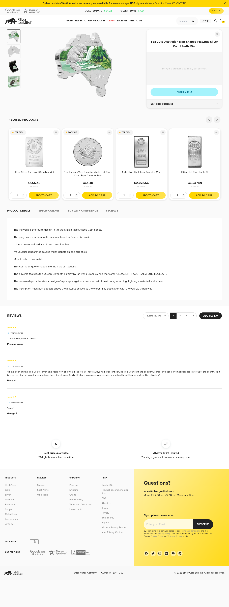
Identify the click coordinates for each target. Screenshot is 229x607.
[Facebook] (146, 553)
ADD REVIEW (210, 315)
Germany (92, 572)
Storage (41, 485)
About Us (106, 503)
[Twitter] (153, 553)
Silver (132, 10)
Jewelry (9, 523)
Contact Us (107, 485)
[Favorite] (217, 34)
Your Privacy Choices (113, 532)
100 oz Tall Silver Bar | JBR (195, 172)
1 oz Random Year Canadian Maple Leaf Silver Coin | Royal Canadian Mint (87, 174)
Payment (73, 485)
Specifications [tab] (49, 210)
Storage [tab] (112, 210)
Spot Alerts (43, 490)
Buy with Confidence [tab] (83, 210)
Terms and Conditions (80, 504)
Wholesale (42, 494)
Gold (98, 10)
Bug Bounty (108, 517)
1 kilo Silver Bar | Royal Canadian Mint (141, 172)
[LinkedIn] (166, 553)
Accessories (11, 519)
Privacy (105, 512)
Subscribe (203, 524)
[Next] (138, 64)
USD (121, 572)
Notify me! (184, 92)
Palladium (10, 504)
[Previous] (28, 64)
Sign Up (216, 11)
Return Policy (76, 499)
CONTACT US (179, 3)
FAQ (104, 498)
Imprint (105, 522)
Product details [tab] (19, 210)
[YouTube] (173, 553)
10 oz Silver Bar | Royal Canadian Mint (34, 172)
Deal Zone (10, 485)
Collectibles (11, 514)
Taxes (105, 508)
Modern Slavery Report (114, 527)
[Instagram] (159, 553)
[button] (184, 104)
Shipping (73, 490)
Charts (72, 494)
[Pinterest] (180, 553)
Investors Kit (75, 509)
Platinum (9, 499)
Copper (9, 509)
